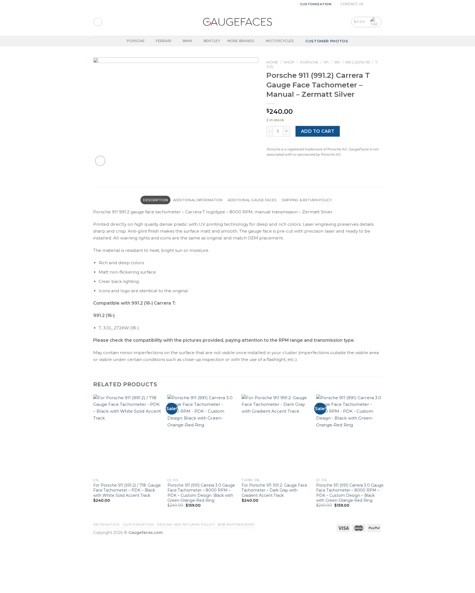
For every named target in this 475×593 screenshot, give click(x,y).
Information (106, 524)
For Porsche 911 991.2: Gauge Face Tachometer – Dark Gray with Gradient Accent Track (274, 490)
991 (337, 62)
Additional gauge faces (252, 200)
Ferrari (163, 41)
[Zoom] (100, 161)
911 (326, 62)
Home (272, 62)
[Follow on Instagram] (374, 4)
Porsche (136, 41)
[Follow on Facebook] (369, 4)
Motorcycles (280, 41)
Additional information (197, 200)
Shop (288, 62)
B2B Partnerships (236, 524)
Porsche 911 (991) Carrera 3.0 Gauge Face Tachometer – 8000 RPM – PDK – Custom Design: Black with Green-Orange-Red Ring (201, 493)
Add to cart (317, 131)
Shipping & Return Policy (307, 200)
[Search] (97, 22)
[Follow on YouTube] (379, 4)
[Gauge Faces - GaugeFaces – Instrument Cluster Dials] (237, 22)
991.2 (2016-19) (358, 62)
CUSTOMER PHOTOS (326, 41)
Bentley (212, 41)
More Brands (241, 41)
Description (155, 200)
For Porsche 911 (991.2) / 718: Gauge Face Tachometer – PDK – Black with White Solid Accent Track (127, 490)
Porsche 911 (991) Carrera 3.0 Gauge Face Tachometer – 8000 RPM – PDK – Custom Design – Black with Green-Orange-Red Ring (350, 493)
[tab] (155, 200)
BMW (187, 41)
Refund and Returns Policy (185, 524)
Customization (316, 4)
